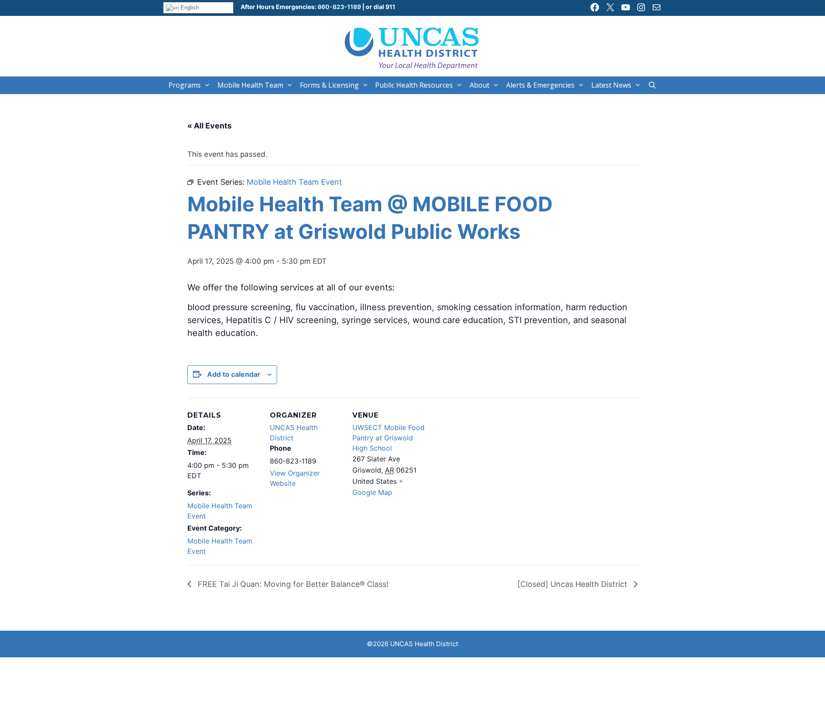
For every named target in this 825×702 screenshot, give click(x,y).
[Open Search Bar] (652, 85)
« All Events (209, 125)
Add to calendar (233, 374)
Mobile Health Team (250, 85)
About (479, 85)
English (189, 7)
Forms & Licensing (329, 85)
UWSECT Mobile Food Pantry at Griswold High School (388, 437)
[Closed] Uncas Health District (573, 584)
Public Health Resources (414, 85)
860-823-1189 (338, 6)
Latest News (611, 85)
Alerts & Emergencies (540, 85)
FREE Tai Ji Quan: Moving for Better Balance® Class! (292, 584)
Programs (184, 85)
